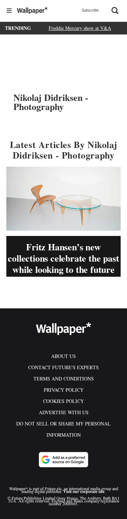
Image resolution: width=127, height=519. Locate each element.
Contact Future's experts (63, 367)
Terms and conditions (64, 378)
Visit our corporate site (83, 491)
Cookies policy (63, 401)
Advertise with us (64, 412)
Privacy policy (64, 389)
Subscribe (90, 10)
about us (63, 356)
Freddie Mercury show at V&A (80, 28)
